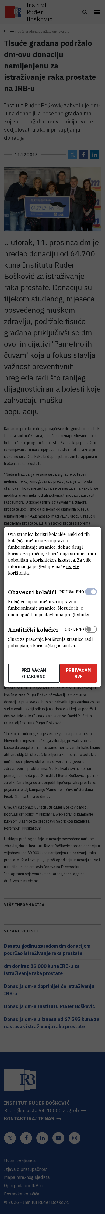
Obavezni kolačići (32, 592)
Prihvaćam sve (78, 673)
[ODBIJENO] (91, 636)
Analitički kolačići (33, 629)
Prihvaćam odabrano (34, 673)
